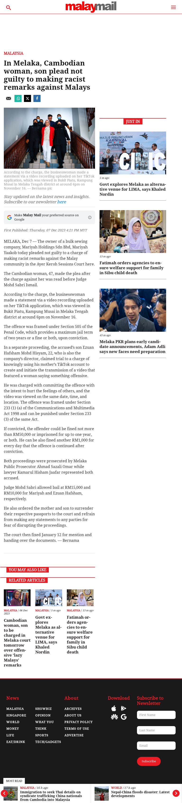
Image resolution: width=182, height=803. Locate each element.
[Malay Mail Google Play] (124, 712)
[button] (90, 217)
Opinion (43, 715)
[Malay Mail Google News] (124, 720)
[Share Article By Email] (8, 100)
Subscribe (149, 761)
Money (12, 728)
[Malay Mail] (91, 11)
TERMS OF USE (76, 728)
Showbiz (43, 708)
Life (10, 735)
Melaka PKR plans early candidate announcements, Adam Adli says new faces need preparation (132, 346)
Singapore (16, 715)
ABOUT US (73, 715)
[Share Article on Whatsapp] (18, 100)
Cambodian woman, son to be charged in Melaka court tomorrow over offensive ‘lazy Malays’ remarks (17, 642)
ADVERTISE (74, 735)
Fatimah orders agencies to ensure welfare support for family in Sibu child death (80, 634)
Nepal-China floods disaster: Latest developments (140, 794)
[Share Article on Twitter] (27, 100)
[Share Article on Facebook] (37, 100)
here (61, 201)
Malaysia (27, 788)
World (116, 788)
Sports (41, 735)
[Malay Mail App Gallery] (114, 720)
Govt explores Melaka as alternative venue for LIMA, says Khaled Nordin (48, 634)
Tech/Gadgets (48, 742)
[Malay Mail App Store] (114, 712)
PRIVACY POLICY (78, 722)
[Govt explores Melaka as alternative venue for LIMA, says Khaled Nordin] (48, 597)
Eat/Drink (15, 742)
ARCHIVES (73, 708)
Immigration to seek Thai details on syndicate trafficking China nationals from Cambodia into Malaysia (51, 796)
